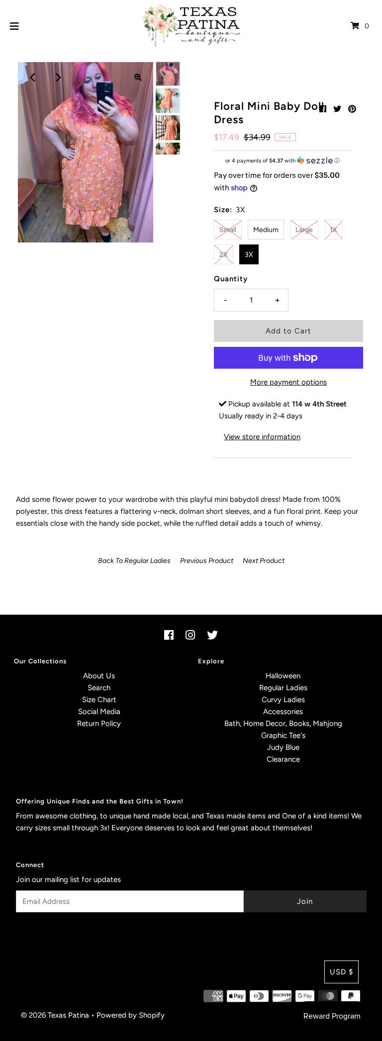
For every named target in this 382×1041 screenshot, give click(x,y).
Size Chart (99, 699)
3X (249, 254)
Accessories (283, 711)
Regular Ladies (147, 561)
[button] (282, 160)
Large (304, 230)
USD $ (341, 971)
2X (223, 254)
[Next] (58, 77)
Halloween (283, 675)
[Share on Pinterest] (352, 109)
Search (99, 687)
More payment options (288, 382)
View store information (262, 436)
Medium (266, 230)
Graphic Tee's (283, 735)
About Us (99, 675)
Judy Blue (283, 747)
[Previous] (33, 77)
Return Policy (99, 723)
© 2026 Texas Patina (55, 1015)
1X (333, 230)
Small (227, 230)
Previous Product (206, 561)
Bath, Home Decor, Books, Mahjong (283, 723)
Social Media (99, 711)
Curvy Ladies (283, 699)
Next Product (264, 561)
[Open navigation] (14, 26)
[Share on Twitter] (337, 109)
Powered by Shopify (130, 1015)
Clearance (283, 759)
